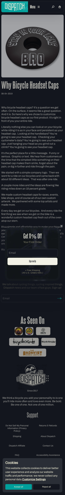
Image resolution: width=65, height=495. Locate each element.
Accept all (18, 487)
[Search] (53, 7)
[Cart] (59, 7)
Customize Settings (34, 479)
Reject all (46, 487)
